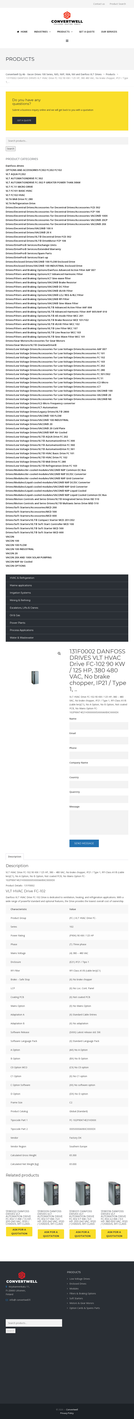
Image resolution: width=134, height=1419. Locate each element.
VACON (10, 536)
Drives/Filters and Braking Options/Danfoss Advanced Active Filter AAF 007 (51, 270)
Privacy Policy (67, 1413)
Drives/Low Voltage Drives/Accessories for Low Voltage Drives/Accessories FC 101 (55, 353)
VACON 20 (12, 553)
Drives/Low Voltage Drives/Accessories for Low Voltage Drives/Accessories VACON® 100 (59, 390)
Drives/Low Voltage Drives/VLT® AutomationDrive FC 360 (40, 445)
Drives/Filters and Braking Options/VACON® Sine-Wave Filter (42, 303)
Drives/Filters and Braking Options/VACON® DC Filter (37, 286)
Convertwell (72, 1409)
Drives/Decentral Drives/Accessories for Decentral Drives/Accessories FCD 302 (53, 207)
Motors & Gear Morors (81, 1303)
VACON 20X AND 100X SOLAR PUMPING (29, 557)
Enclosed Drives (77, 1283)
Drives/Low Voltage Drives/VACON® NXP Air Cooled (36, 432)
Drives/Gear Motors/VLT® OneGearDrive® (31, 345)
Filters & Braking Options (82, 1293)
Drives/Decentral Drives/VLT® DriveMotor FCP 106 (36, 240)
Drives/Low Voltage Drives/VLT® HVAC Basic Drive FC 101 (40, 453)
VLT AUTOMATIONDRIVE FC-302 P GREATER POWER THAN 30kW (43, 182)
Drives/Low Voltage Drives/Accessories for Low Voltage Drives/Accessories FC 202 (55, 365)
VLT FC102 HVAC (15, 195)
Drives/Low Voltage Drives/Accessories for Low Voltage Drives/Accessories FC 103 (55, 361)
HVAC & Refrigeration (22, 577)
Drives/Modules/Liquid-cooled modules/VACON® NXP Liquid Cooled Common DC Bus (56, 495)
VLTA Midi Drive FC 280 (19, 199)
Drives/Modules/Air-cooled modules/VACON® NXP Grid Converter (45, 478)
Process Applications (21, 630)
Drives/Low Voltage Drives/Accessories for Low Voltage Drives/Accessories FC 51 (54, 378)
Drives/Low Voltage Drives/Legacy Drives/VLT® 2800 (37, 411)
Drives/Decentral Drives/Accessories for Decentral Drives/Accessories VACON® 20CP (57, 220)
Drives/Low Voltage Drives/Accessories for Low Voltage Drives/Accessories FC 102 (55, 357)
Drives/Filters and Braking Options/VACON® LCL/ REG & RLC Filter (45, 295)
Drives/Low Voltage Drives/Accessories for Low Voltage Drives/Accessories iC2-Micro (57, 382)
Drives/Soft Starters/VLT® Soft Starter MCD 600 (35, 532)
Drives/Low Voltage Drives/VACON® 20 (29, 424)
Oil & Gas (15, 615)
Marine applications (21, 585)
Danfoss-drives (15, 165)
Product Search (118, 3)
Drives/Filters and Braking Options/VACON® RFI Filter (37, 299)
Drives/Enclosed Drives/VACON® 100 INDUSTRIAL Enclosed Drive (44, 265)
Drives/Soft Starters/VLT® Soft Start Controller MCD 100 (40, 524)
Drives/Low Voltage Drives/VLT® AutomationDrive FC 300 (40, 440)
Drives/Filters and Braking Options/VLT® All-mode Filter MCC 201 (45, 315)
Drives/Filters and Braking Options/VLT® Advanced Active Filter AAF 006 (49, 307)
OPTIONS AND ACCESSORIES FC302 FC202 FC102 (34, 170)
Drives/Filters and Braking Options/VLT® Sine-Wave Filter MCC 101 (45, 336)
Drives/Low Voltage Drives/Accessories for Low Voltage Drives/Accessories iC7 (53, 386)
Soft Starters (76, 1298)
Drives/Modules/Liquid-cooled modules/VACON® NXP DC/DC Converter (48, 482)
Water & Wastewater (22, 637)
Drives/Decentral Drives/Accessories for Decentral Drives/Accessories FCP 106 (53, 211)
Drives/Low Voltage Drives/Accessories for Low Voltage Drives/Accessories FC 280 (55, 370)
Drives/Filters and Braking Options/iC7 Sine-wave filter (38, 278)
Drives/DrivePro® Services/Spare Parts (29, 253)
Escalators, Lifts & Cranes (24, 607)
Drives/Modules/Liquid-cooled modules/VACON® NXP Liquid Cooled (46, 490)
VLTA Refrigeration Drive (20, 203)
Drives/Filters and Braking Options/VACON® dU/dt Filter (39, 290)
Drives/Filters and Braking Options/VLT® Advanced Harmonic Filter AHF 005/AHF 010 (56, 311)
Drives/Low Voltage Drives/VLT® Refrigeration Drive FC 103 (41, 465)
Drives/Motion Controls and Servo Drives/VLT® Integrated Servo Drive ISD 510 (52, 499)
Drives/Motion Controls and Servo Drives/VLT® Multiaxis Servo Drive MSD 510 (52, 503)
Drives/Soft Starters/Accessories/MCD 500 (31, 511)
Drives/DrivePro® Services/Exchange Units (31, 245)
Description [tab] (14, 856)
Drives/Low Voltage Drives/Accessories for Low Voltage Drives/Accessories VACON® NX (58, 399)
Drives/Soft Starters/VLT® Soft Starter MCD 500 (35, 528)
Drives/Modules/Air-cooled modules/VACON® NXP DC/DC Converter (46, 474)
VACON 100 (12, 540)
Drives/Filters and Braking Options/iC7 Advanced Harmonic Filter (44, 274)
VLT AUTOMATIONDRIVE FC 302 (24, 178)
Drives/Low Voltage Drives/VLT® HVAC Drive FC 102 (36, 457)
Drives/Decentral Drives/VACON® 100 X (29, 228)
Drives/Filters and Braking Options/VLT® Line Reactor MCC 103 (43, 332)
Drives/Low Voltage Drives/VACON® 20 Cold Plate (35, 428)
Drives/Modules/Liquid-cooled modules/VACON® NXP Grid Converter (47, 486)
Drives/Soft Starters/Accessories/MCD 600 (31, 515)
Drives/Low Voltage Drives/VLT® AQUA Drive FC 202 (37, 436)
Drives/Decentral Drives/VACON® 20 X (28, 232)
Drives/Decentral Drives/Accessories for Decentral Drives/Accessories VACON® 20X (56, 224)
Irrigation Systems (20, 592)
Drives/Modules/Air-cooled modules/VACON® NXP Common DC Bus (46, 470)
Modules (74, 1288)
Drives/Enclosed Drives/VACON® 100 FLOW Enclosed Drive (40, 261)
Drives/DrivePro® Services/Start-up (27, 257)
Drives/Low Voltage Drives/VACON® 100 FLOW (33, 415)
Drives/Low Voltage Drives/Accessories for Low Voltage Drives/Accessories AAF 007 (56, 349)
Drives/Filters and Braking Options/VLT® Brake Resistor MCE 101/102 (47, 320)
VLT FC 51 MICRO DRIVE (19, 186)
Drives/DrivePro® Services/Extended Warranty (33, 249)
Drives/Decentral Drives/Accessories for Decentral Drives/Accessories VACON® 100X (57, 215)
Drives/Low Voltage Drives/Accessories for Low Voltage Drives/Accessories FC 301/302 (58, 374)
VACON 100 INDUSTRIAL (20, 549)
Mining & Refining (20, 600)
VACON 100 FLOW (16, 545)
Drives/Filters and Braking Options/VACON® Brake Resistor (41, 282)
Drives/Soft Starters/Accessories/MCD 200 (31, 507)
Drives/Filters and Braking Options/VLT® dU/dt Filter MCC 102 (43, 324)
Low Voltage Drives (79, 1278)
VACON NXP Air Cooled (19, 561)
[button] (59, 653)
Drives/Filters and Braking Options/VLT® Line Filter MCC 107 (42, 328)
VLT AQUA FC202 (16, 174)
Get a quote (24, 120)
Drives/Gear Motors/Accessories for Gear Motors (35, 340)
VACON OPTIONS (15, 565)
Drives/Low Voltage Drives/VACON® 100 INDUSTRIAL (37, 420)
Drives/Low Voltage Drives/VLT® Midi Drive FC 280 (36, 461)
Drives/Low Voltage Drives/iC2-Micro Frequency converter (40, 403)
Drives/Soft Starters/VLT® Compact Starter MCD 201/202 (40, 520)
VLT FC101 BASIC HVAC (19, 190)
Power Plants (17, 622)
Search (10, 148)
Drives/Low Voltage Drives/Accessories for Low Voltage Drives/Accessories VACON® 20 (58, 395)
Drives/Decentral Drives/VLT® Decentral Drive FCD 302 (38, 236)
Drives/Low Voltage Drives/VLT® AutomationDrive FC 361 (40, 449)
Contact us (99, 3)
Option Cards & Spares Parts (84, 1308)
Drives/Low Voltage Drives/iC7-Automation (32, 407)
